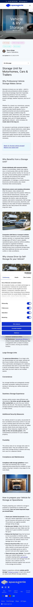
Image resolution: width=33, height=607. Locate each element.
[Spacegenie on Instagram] (5, 587)
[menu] (30, 5)
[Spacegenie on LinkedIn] (8, 587)
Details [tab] (16, 277)
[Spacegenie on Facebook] (2, 587)
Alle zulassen (16, 324)
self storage (24, 557)
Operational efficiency (21, 339)
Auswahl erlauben (16, 328)
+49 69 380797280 (13, 1)
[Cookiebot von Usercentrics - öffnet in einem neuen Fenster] (24, 273)
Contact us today (13, 572)
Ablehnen (16, 332)
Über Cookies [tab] (27, 277)
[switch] (29, 308)
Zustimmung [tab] (6, 277)
